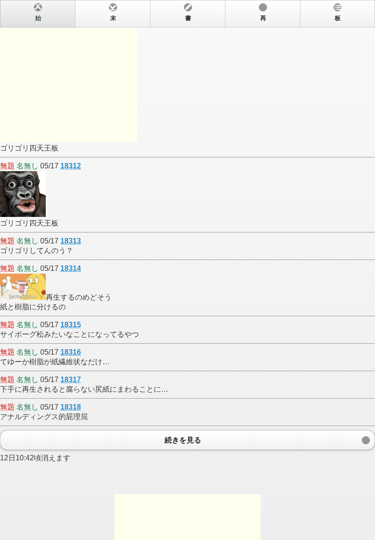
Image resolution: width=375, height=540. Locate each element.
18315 (70, 325)
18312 (70, 166)
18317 (70, 379)
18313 (70, 241)
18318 (70, 407)
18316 (70, 352)
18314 (70, 268)
